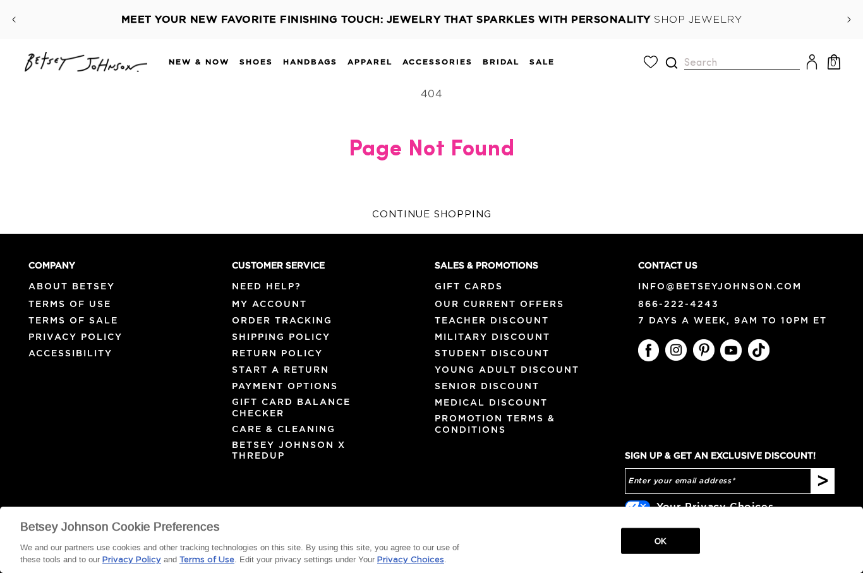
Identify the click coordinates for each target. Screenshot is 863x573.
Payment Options (285, 386)
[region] (431, 540)
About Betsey (71, 286)
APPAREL (369, 61)
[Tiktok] (758, 350)
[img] (672, 63)
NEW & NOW (199, 61)
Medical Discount (491, 402)
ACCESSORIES (437, 61)
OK (661, 540)
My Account (269, 304)
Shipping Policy (281, 336)
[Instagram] (676, 350)
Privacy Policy (75, 336)
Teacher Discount (492, 320)
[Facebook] (649, 350)
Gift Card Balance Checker (291, 407)
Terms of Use (69, 304)
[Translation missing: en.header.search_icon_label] (671, 63)
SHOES (256, 61)
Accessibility (70, 353)
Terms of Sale (73, 320)
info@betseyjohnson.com (720, 286)
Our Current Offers (499, 304)
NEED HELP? (266, 286)
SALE (542, 61)
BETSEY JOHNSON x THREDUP (289, 450)
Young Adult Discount (507, 369)
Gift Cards (469, 286)
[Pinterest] (704, 350)
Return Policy (277, 353)
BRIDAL (501, 61)
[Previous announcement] (14, 20)
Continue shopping (432, 214)
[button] (194, 62)
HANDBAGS (310, 61)
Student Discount (492, 353)
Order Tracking (282, 320)
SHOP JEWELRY (698, 20)
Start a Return (280, 369)
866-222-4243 (678, 304)
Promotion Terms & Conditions (495, 424)
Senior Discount (487, 386)
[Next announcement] (849, 20)
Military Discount (492, 336)
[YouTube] (731, 350)
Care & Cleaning (283, 429)
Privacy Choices (410, 560)
